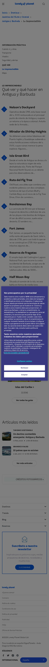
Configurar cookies (24, 361)
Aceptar (24, 375)
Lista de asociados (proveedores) (16, 353)
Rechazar (24, 368)
